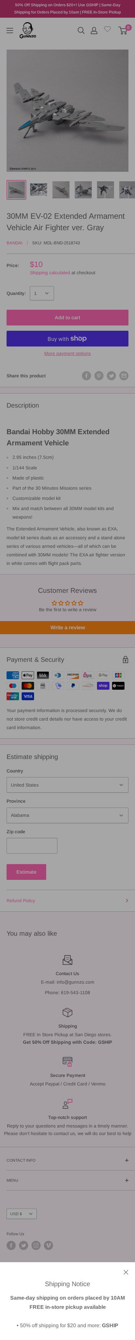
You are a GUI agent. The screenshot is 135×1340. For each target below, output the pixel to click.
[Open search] (81, 30)
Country (15, 770)
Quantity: (16, 293)
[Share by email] (123, 375)
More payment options (67, 353)
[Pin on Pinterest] (99, 375)
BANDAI (15, 242)
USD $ (16, 1214)
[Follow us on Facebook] (11, 1245)
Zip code (16, 831)
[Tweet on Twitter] (111, 375)
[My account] (94, 30)
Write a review (67, 627)
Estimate (26, 872)
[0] (123, 30)
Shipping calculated (50, 272)
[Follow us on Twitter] (23, 1245)
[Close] (126, 1271)
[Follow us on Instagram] (36, 1245)
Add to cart (67, 317)
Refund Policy (21, 900)
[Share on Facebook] (86, 375)
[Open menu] (10, 30)
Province (16, 801)
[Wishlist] (107, 30)
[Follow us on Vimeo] (48, 1245)
